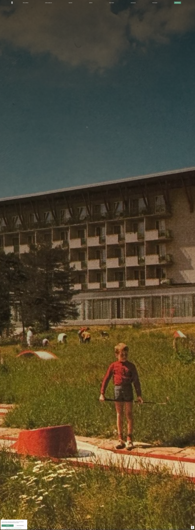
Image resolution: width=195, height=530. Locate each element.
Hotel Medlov (48, 2)
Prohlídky (154, 2)
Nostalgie (133, 2)
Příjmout (7, 525)
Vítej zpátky (25, 2)
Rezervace (177, 2)
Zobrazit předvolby (20, 525)
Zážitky (90, 2)
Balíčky (70, 2)
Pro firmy (111, 2)
